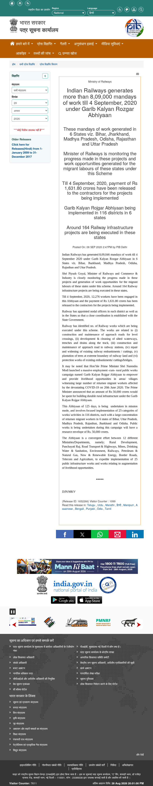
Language (92, 8)
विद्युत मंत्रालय (19, 750)
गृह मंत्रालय (18, 723)
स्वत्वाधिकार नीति (75, 765)
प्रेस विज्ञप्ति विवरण (48, 64)
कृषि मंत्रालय (19, 718)
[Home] (12, 44)
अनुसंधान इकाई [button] (84, 43)
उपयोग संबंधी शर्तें (97, 765)
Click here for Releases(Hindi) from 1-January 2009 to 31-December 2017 (27, 151)
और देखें (140, 754)
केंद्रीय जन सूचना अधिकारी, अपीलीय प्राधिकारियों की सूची (107, 662)
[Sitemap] (133, 9)
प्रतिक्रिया (77, 768)
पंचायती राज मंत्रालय (23, 739)
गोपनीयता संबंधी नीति (51, 765)
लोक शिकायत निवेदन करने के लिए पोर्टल (98, 684)
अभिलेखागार (127, 765)
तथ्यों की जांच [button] (42, 53)
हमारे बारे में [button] (22, 43)
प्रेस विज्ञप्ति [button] (44, 43)
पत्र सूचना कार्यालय (39, 30)
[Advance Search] (141, 9)
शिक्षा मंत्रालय (19, 734)
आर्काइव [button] (21, 53)
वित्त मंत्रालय (19, 712)
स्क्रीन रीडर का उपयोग (39, 9)
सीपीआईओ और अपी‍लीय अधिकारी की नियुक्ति (34, 679)
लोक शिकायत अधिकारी (23, 657)
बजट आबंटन (19, 668)
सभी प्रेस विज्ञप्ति (27, 64)
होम (13, 64)
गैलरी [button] (63, 43)
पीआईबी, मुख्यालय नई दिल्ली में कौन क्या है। (100, 646)
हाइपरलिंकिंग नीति (28, 765)
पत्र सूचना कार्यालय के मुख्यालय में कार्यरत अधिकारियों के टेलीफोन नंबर (43, 648)
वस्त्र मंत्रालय (20, 707)
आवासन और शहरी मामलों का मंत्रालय (30, 728)
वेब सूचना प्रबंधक (21, 684)
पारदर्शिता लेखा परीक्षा (90, 673)
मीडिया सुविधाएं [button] (111, 43)
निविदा (113, 765)
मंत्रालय (15, 84)
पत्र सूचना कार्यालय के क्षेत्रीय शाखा (97, 652)
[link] (77, 565)
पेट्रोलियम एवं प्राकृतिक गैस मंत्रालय (30, 744)
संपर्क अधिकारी (20, 662)
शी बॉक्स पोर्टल (20, 689)
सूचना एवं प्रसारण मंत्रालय (25, 702)
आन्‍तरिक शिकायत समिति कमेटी (94, 657)
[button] (119, 9)
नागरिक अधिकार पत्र (23, 673)
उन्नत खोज (68, 53)
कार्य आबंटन (85, 668)
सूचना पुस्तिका (86, 679)
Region (55, 8)
